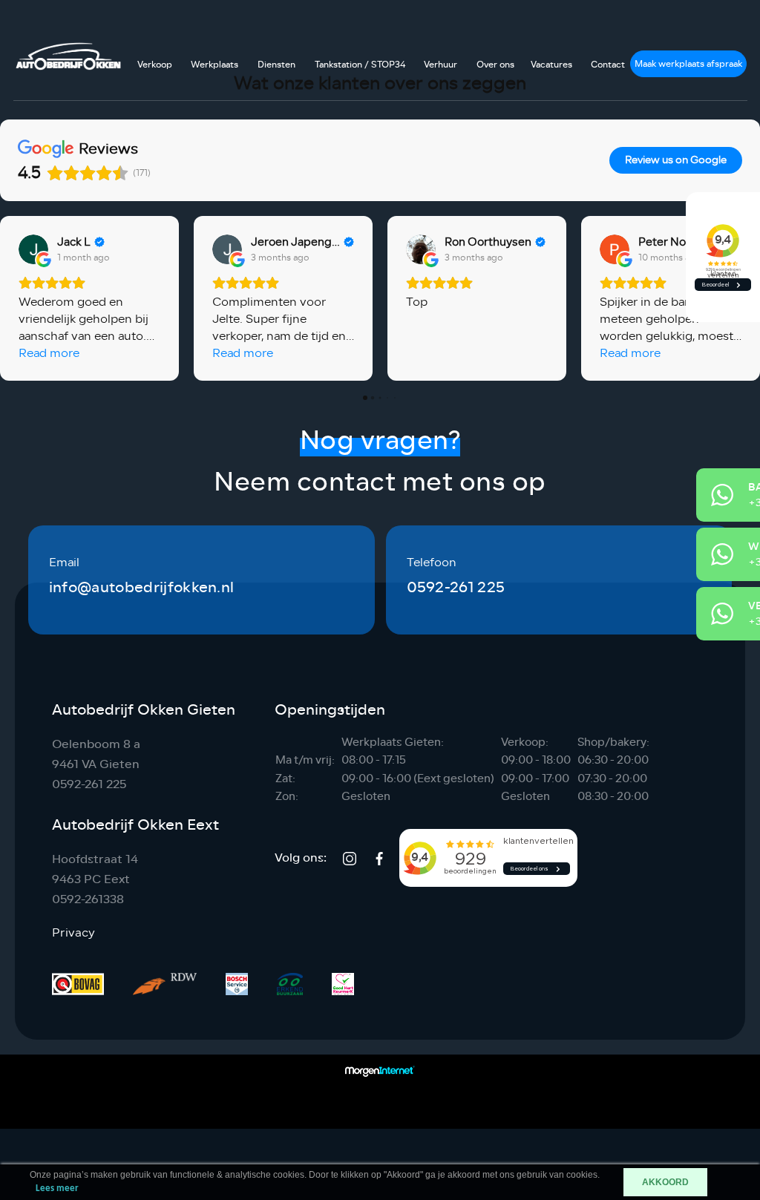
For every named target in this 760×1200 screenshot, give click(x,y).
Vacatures (551, 64)
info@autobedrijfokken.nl (142, 587)
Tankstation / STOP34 (360, 64)
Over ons (495, 64)
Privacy (73, 933)
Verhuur (440, 64)
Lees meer (57, 1188)
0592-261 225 (456, 587)
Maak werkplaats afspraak (688, 64)
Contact (608, 64)
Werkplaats (214, 64)
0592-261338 (88, 899)
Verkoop (154, 64)
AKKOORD (665, 1182)
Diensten (276, 64)
